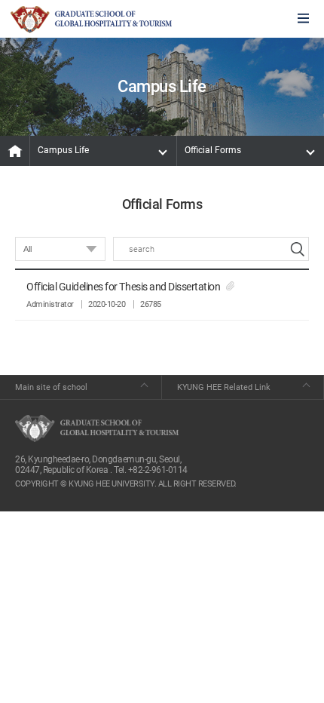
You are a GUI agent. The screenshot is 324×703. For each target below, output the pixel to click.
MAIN (15, 151)
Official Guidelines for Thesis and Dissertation (123, 286)
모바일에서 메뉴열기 (303, 19)
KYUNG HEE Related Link (224, 387)
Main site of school (51, 387)
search (297, 249)
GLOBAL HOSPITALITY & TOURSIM (91, 19)
